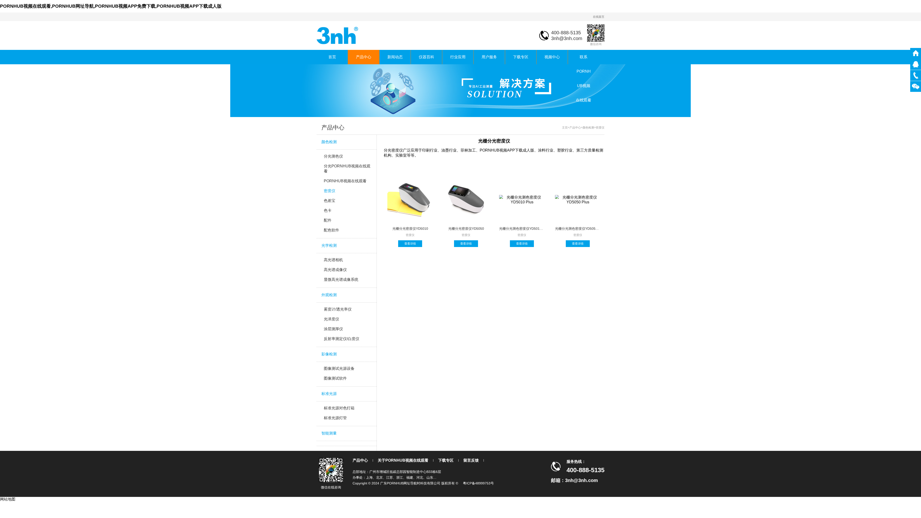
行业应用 (458, 57)
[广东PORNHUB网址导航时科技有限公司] (338, 35)
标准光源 (329, 394)
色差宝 (329, 201)
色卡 (327, 210)
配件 (327, 220)
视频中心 (552, 57)
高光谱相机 (333, 260)
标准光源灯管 (335, 418)
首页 (332, 57)
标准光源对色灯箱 (339, 408)
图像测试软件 (335, 378)
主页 (565, 127)
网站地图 (7, 499)
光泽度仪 (331, 319)
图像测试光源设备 (339, 368)
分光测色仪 (333, 156)
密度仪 (329, 191)
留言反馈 (471, 460)
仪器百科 (426, 57)
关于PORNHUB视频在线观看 (403, 460)
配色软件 (331, 230)
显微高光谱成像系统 (341, 279)
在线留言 (598, 16)
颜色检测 (329, 142)
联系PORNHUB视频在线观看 (583, 59)
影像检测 (329, 354)
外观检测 (329, 295)
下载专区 (520, 57)
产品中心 (363, 57)
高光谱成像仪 (335, 270)
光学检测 (329, 245)
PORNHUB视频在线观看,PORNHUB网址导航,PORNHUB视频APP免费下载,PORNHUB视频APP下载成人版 (111, 6)
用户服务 (489, 57)
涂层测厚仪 (333, 329)
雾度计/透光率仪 (338, 309)
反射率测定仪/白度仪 (341, 339)
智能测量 (329, 433)
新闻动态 (395, 57)
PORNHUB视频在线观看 (345, 181)
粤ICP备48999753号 (478, 483)
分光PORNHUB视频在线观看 (347, 168)
